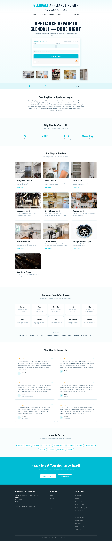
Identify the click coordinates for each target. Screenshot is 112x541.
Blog (67, 14)
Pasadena (36, 445)
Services (43, 14)
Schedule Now (56, 56)
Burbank (28, 445)
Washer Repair (50, 180)
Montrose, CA (78, 514)
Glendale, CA (78, 495)
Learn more (20, 187)
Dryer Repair (77, 180)
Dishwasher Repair (24, 211)
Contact (76, 14)
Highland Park (60, 449)
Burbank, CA (78, 498)
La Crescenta (46, 445)
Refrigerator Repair (24, 180)
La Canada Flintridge (59, 445)
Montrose (79, 445)
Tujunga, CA (78, 529)
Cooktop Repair (79, 211)
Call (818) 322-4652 (48, 476)
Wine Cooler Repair (24, 272)
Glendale (56, 5)
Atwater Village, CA (80, 517)
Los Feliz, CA (78, 523)
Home (34, 14)
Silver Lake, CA (79, 520)
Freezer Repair (50, 241)
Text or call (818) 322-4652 (56, 10)
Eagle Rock (71, 445)
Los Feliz (51, 449)
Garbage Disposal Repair (82, 241)
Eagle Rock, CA (79, 511)
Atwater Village (90, 445)
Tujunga (70, 449)
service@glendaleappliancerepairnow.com (25, 503)
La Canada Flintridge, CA (81, 507)
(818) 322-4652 (18, 499)
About (60, 14)
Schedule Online (65, 476)
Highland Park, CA (79, 526)
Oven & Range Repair (53, 211)
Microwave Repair (23, 241)
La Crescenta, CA (79, 504)
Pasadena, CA (78, 501)
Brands (51, 14)
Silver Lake (42, 449)
